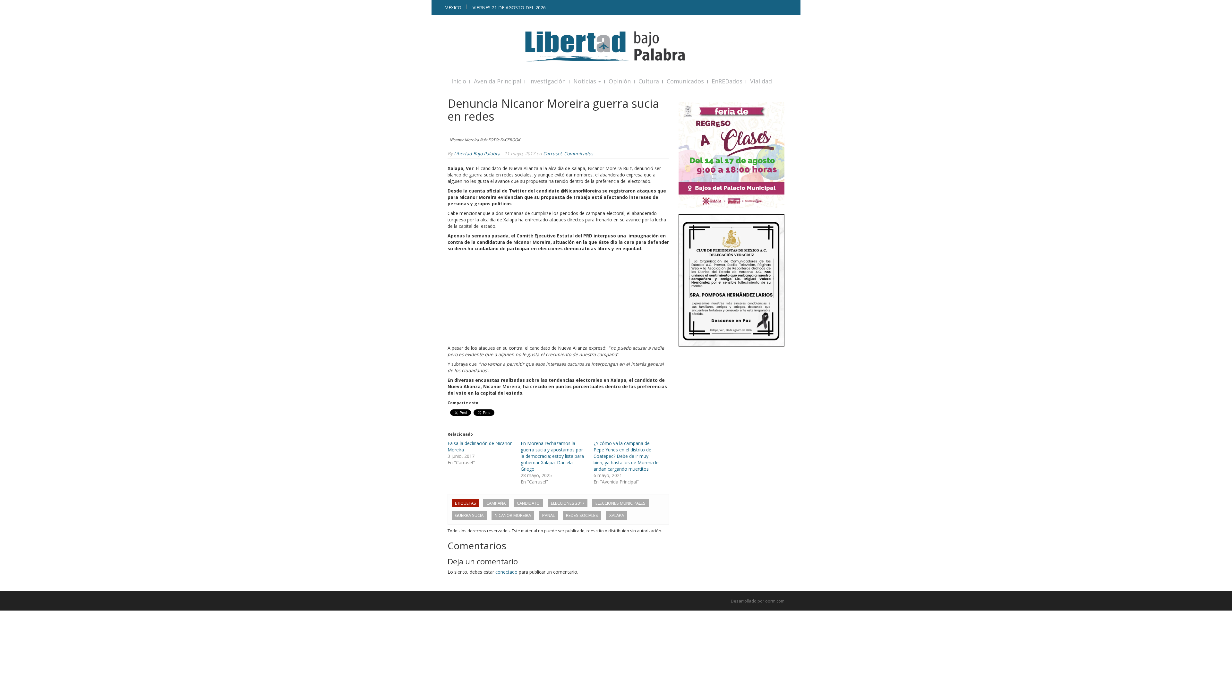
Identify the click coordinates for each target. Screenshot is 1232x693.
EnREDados (727, 81)
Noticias (585, 81)
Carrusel (552, 153)
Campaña (496, 503)
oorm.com (774, 601)
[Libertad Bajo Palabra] (616, 46)
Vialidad (761, 81)
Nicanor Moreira (513, 515)
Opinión (620, 81)
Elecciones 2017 (567, 503)
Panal (548, 515)
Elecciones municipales (620, 503)
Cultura (648, 81)
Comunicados (685, 81)
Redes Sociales (582, 515)
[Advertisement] (558, 300)
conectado (506, 572)
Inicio (458, 81)
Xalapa (616, 515)
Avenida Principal (497, 81)
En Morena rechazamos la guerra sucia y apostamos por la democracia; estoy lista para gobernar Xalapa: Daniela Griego (552, 456)
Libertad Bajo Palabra (477, 153)
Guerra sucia (469, 515)
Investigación (547, 81)
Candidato (528, 503)
